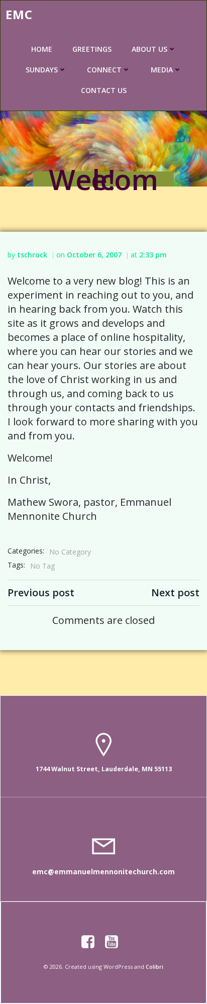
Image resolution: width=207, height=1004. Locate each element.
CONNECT (104, 69)
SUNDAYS (42, 69)
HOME (41, 49)
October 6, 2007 (94, 254)
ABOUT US (149, 49)
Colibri (154, 966)
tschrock (32, 254)
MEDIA (162, 69)
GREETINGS (92, 49)
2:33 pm (153, 254)
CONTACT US (104, 90)
